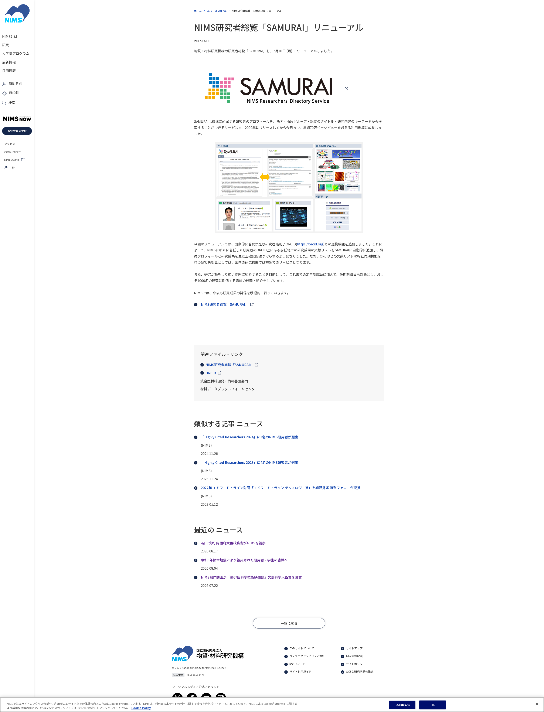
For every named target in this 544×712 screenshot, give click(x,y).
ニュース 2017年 (216, 11)
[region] (272, 704)
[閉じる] (537, 704)
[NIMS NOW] (17, 119)
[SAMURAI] (271, 88)
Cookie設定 (402, 705)
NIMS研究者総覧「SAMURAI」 (229, 364)
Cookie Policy (141, 708)
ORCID (210, 372)
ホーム (198, 11)
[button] (289, 623)
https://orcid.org (310, 243)
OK (433, 705)
